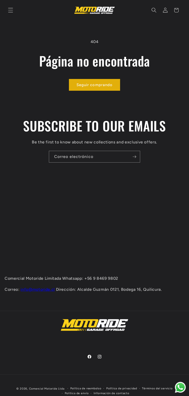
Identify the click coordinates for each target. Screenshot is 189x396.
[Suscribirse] (134, 157)
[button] (10, 10)
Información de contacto (111, 393)
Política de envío (77, 393)
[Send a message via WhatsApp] (180, 387)
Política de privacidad (121, 388)
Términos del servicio (157, 388)
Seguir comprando (95, 84)
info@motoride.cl (38, 289)
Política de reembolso (85, 388)
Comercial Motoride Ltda (47, 388)
